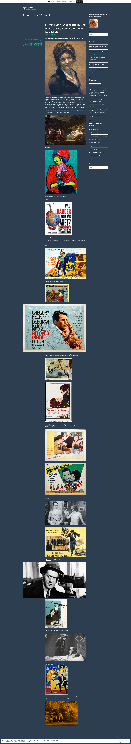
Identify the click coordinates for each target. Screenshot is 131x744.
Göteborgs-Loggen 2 (96, 142)
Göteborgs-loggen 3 (96, 132)
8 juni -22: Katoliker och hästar (97, 64)
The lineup (48, 559)
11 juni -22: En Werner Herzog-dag (97, 46)
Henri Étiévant (34, 42)
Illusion (48, 497)
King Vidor (36, 43)
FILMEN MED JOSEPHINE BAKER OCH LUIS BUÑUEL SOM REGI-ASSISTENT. (65, 28)
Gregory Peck (28, 42)
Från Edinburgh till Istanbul (98, 152)
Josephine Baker (30, 43)
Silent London (94, 149)
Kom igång (79, 1)
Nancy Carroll (31, 45)
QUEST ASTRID (94, 129)
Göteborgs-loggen (95, 139)
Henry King (39, 42)
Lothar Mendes (34, 44)
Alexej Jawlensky (28, 39)
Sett (54, 34)
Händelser (47, 34)
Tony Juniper (27, 48)
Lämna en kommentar (37, 49)
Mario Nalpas (25, 45)
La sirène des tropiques (51, 697)
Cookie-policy (28, 741)
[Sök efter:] (98, 34)
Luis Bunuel (39, 44)
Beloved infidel (49, 354)
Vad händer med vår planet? (36, 48)
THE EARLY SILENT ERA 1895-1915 (99, 136)
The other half (49, 630)
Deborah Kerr (37, 40)
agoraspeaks (28, 8)
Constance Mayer (30, 40)
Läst (52, 34)
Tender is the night (50, 425)
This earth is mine (50, 281)
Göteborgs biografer (96, 155)
